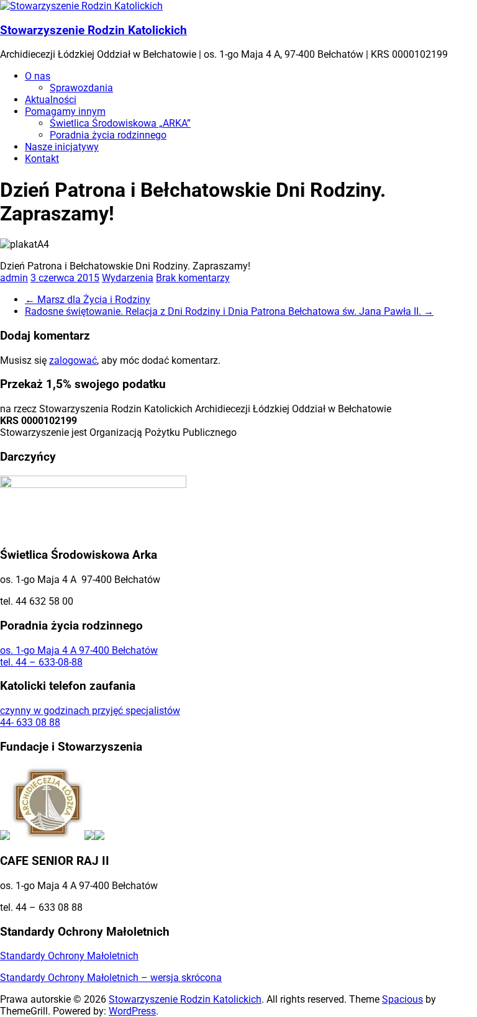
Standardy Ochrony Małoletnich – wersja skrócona (111, 977)
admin (14, 278)
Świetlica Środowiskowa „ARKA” (120, 123)
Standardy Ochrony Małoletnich (69, 956)
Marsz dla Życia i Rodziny (87, 299)
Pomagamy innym (65, 111)
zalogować (73, 360)
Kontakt (42, 159)
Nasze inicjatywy (62, 147)
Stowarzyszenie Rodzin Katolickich (93, 30)
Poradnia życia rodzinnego (108, 135)
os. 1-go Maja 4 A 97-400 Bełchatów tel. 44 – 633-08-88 (79, 656)
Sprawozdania (81, 88)
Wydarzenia (127, 278)
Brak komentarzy (193, 278)
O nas (37, 76)
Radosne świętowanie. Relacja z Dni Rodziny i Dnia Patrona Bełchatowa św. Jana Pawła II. (229, 311)
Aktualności (50, 100)
